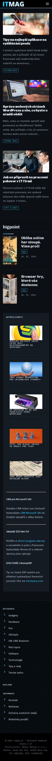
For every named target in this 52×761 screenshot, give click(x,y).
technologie (10, 70)
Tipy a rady (10, 208)
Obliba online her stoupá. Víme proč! (32, 242)
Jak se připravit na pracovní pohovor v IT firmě (25, 179)
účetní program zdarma (31, 540)
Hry (24, 252)
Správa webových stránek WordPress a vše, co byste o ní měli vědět (25, 110)
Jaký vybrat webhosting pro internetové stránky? (25, 378)
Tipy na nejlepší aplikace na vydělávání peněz (25, 41)
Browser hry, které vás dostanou (32, 280)
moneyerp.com (34, 581)
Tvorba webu (10, 141)
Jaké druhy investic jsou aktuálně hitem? (25, 478)
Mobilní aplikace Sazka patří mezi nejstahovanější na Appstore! (24, 344)
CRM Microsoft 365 (30, 512)
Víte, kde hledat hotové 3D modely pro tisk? (24, 445)
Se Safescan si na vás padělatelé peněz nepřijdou (23, 412)
